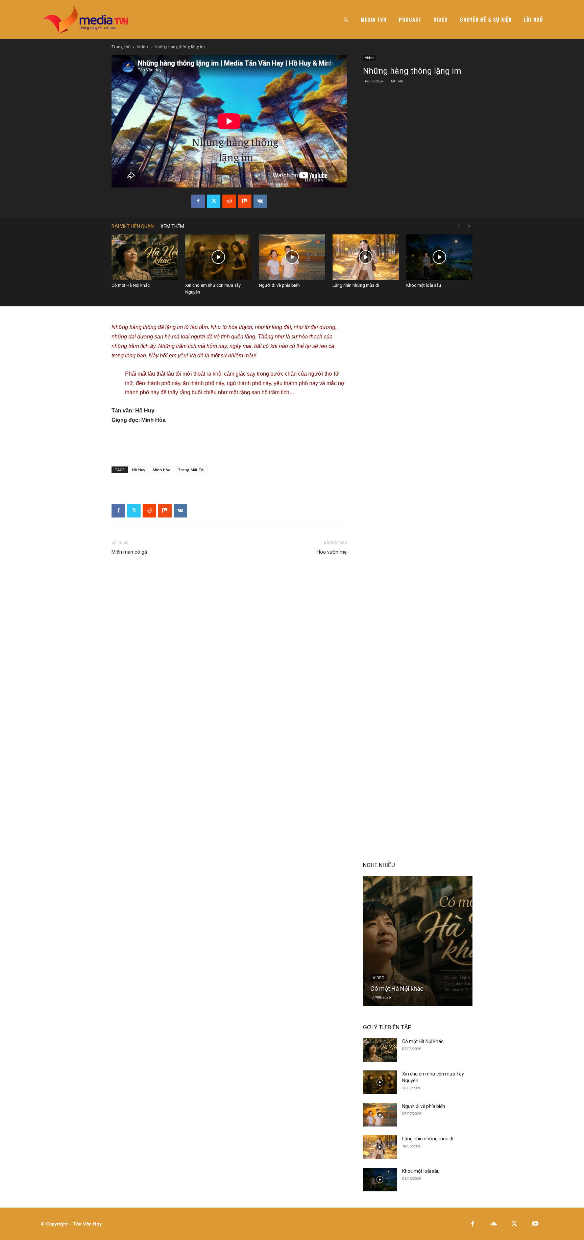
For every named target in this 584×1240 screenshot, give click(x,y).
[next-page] (469, 226)
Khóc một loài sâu (423, 285)
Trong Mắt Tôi (191, 469)
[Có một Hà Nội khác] (145, 257)
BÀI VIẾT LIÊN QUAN (133, 226)
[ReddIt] (229, 201)
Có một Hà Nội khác (131, 285)
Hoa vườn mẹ (332, 552)
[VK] (260, 201)
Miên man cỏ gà (129, 552)
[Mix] (244, 201)
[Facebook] (198, 201)
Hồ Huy (138, 469)
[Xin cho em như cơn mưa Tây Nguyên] (218, 257)
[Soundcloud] (494, 1224)
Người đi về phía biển (279, 285)
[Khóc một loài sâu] (439, 257)
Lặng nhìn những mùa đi (356, 285)
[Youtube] (535, 1224)
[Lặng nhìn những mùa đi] (366, 257)
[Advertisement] (229, 444)
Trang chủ (121, 47)
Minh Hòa (161, 469)
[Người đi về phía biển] (292, 257)
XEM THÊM (172, 226)
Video (142, 47)
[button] (346, 19)
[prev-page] (459, 226)
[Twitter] (213, 201)
